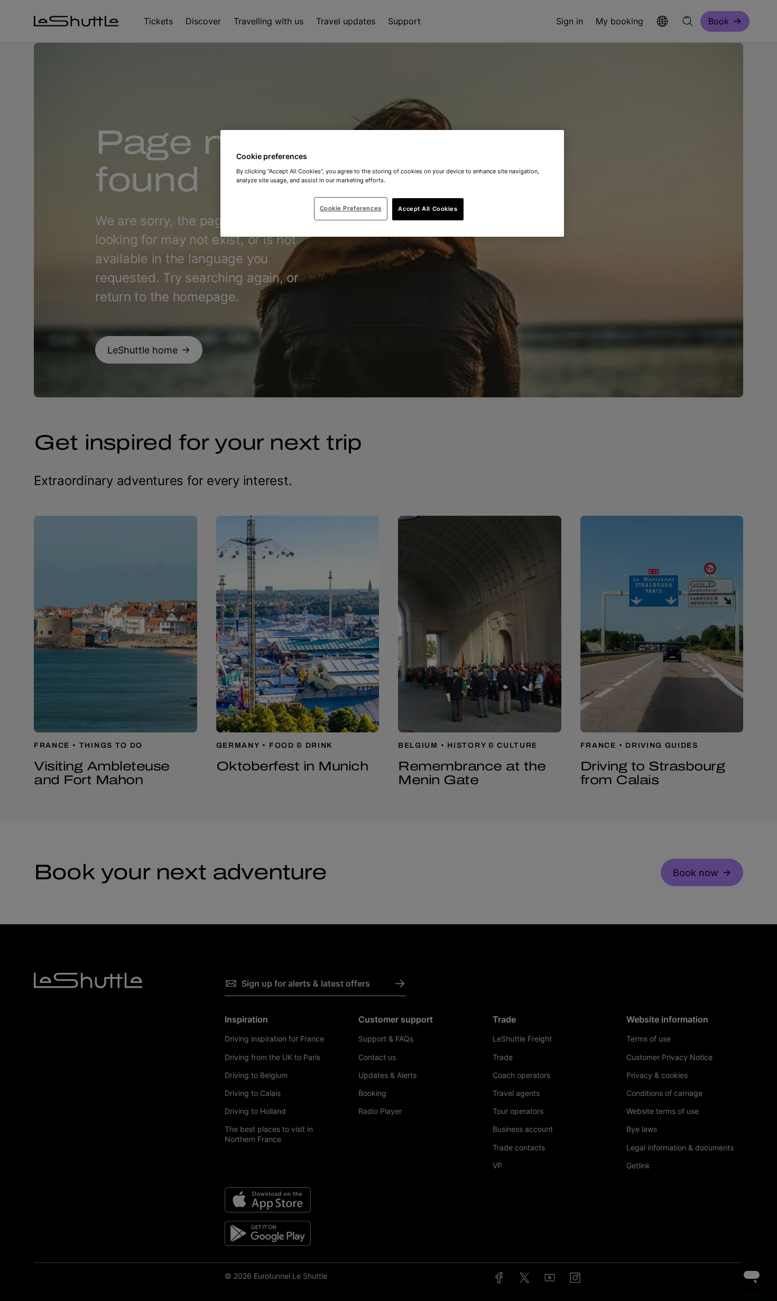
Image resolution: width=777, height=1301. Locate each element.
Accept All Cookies (427, 208)
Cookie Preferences (351, 208)
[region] (392, 183)
